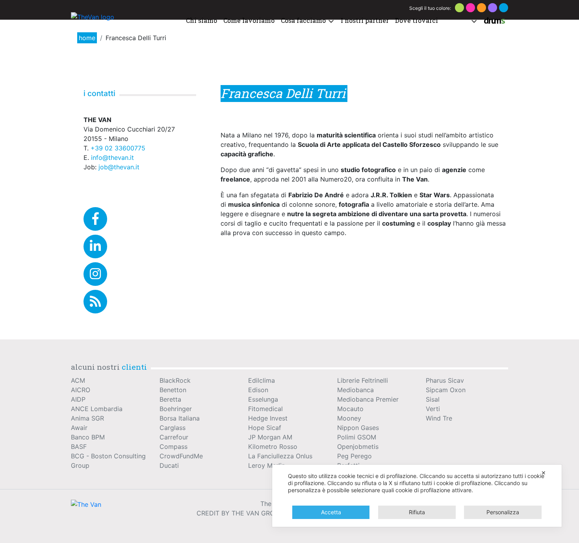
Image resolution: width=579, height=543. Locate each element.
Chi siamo (201, 20)
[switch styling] (459, 7)
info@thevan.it (112, 157)
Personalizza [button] (502, 512)
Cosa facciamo (303, 20)
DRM (494, 20)
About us (455, 20)
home (87, 38)
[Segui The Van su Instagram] (95, 274)
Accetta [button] (331, 512)
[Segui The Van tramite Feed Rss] (95, 301)
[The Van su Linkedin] (95, 246)
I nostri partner (365, 20)
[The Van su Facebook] (95, 219)
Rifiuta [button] (417, 512)
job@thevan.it (118, 167)
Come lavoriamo (249, 20)
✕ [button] (543, 472)
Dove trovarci (416, 20)
